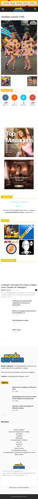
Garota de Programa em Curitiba (19, 432)
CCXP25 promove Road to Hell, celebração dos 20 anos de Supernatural (22, 303)
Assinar (32, 95)
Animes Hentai (19, 448)
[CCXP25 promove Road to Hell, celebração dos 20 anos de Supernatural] (6, 303)
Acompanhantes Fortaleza (19, 440)
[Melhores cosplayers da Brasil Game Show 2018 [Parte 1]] (6, 313)
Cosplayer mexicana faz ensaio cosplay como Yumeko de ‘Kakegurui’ (19, 286)
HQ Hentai (19, 434)
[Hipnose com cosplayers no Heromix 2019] (6, 389)
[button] (35, 9)
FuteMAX (19, 436)
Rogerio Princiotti (6, 290)
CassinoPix (19, 444)
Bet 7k (19, 446)
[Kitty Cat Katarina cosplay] (6, 322)
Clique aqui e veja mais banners (19, 487)
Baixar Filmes (19, 454)
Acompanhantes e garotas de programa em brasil (19, 452)
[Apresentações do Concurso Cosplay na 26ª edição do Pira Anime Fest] (6, 399)
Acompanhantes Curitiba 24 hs (19, 202)
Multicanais (19, 438)
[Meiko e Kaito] (6, 332)
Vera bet (19, 442)
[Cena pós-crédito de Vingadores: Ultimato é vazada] (6, 408)
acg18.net (19, 206)
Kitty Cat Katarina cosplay (20, 320)
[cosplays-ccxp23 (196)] (19, 74)
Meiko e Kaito (16, 330)
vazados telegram (19, 430)
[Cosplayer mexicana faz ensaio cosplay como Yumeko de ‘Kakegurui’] (19, 273)
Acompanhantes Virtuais (19, 450)
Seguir (5, 95)
